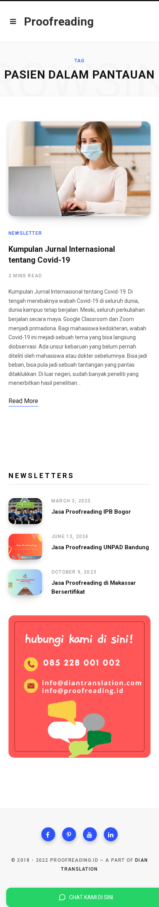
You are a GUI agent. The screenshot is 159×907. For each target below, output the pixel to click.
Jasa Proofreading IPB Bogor (91, 511)
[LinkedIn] (111, 834)
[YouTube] (90, 834)
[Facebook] (48, 834)
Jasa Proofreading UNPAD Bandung (100, 547)
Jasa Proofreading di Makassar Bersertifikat (93, 587)
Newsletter (25, 233)
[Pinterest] (69, 834)
